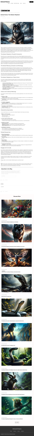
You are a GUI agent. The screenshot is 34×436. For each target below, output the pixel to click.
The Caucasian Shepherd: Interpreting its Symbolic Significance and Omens (12, 246)
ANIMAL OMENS (5, 12)
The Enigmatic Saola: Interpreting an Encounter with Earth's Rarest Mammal (12, 394)
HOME (1, 12)
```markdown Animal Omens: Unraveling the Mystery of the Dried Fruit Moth (10, 271)
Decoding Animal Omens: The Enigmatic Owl (8, 345)
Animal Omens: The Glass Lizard (6, 296)
